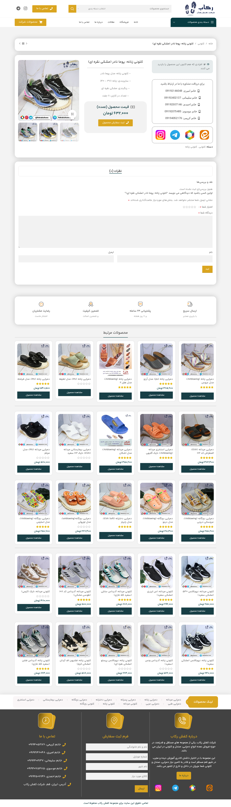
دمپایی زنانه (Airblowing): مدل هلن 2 (118, 381)
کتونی (201, 44)
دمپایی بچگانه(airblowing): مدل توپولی (76, 520)
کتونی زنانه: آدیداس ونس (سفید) (159, 662)
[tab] (115, 171)
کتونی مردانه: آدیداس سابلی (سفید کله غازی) (116, 593)
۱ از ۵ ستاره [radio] (194, 207)
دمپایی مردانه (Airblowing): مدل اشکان (117, 451)
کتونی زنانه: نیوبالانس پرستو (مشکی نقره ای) (116, 662)
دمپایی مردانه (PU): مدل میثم (36, 451)
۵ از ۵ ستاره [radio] (184, 207)
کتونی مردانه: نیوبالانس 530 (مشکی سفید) (198, 593)
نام (211, 252)
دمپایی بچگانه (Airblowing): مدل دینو (158, 520)
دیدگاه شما (205, 213)
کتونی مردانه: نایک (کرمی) (35, 592)
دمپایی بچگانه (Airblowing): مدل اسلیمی (34, 520)
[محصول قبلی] (26, 43)
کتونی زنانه (191, 147)
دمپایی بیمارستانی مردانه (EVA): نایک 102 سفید (77, 451)
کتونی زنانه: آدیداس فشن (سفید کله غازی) (36, 662)
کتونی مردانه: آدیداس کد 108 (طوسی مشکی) (75, 593)
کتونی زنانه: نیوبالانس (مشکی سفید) (197, 662)
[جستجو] (72, 9)
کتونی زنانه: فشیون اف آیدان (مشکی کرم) (75, 662)
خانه (211, 44)
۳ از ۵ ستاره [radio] (189, 207)
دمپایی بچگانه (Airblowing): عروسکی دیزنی (198, 520)
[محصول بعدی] (19, 43)
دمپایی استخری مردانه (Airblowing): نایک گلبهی (159, 451)
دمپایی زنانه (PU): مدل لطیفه (75, 379)
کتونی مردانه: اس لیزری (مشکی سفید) (160, 593)
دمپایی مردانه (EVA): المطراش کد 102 (202, 451)
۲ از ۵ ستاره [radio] (192, 207)
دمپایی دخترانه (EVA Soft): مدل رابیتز (117, 520)
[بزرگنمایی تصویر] (72, 114)
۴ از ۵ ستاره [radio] (186, 207)
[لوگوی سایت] (199, 9)
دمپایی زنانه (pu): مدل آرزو (158, 379)
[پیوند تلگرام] (18, 9)
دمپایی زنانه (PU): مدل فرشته (33, 379)
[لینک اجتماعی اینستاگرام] (25, 9)
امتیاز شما (206, 207)
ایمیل (111, 252)
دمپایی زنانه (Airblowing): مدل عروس (200, 381)
